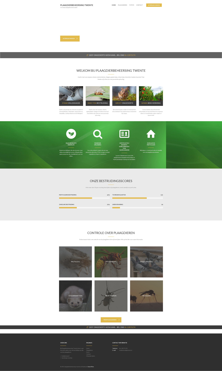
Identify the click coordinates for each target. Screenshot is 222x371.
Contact (88, 354)
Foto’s (88, 352)
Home (87, 348)
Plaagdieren (89, 350)
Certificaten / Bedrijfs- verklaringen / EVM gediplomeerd (124, 146)
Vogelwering (146, 261)
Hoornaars (110, 261)
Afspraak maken (90, 356)
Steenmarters (75, 295)
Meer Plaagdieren (110, 320)
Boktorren (111, 295)
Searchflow (91, 366)
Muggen (146, 295)
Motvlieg (75, 261)
